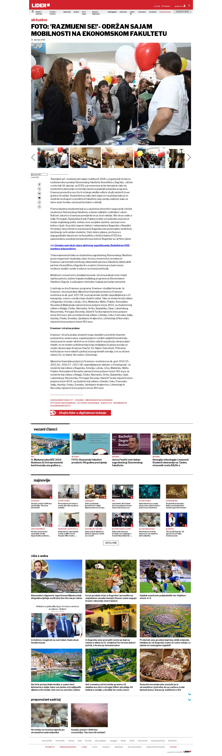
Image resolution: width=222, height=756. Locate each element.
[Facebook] (39, 184)
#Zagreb (79, 400)
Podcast (123, 741)
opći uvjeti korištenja (134, 747)
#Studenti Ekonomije (88, 403)
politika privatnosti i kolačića (156, 747)
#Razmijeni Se (120, 403)
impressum (106, 747)
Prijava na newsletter (68, 747)
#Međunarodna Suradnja (99, 400)
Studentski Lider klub (158, 741)
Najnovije (42, 480)
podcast (123, 12)
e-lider (84, 747)
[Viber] (39, 207)
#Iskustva (106, 403)
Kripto (80, 741)
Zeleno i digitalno (100, 741)
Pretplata (166, 6)
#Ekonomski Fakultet (62, 400)
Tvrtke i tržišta (59, 741)
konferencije (165, 12)
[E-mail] (39, 198)
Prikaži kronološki (182, 11)
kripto (76, 12)
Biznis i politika (47, 741)
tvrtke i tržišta (53, 13)
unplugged (112, 12)
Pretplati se (50, 747)
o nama (94, 747)
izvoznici (142, 12)
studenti (152, 12)
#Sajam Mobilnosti (60, 406)
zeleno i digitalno (96, 13)
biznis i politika (39, 13)
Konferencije (172, 741)
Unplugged (113, 741)
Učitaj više (111, 543)
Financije (71, 741)
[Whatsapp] (39, 202)
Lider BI (132, 13)
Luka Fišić (35, 177)
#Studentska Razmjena (63, 403)
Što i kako (88, 741)
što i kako (84, 13)
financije (67, 12)
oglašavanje (119, 747)
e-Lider (157, 6)
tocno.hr (173, 747)
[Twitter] (39, 189)
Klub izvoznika (142, 741)
